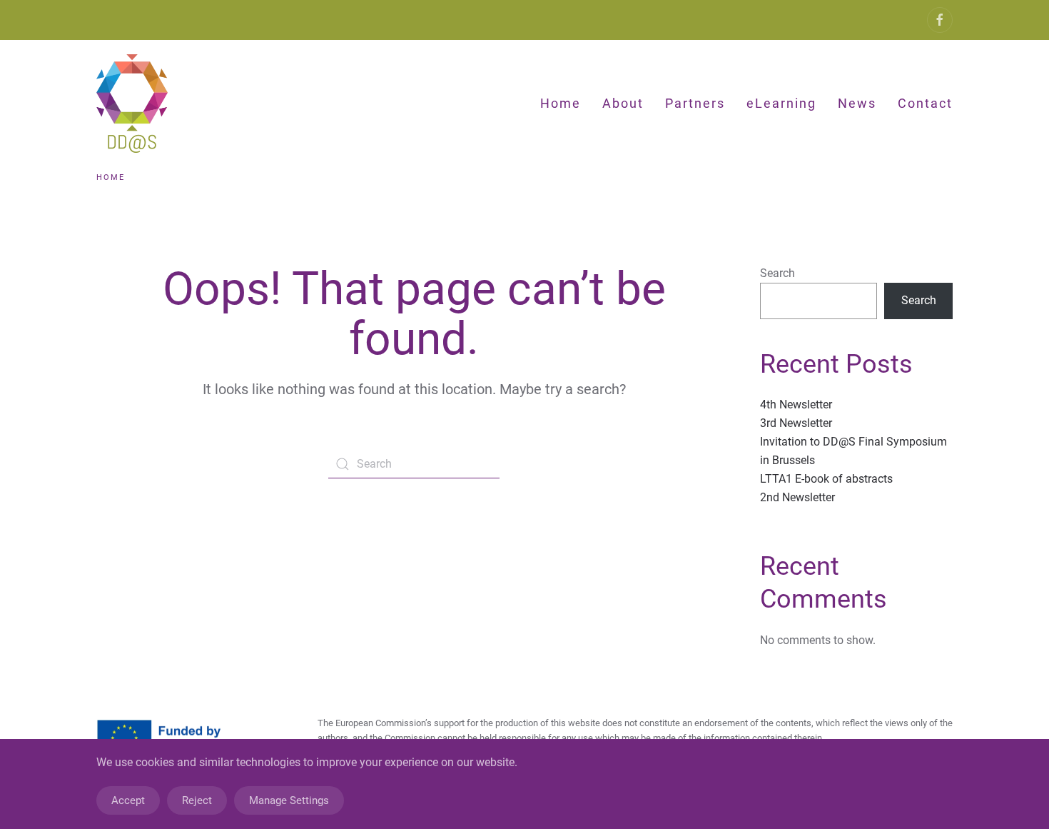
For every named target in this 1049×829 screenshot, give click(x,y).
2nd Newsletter (797, 497)
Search (777, 273)
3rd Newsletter (796, 423)
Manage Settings (289, 800)
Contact (925, 103)
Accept (128, 800)
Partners (695, 103)
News (857, 103)
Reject (197, 800)
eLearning (781, 103)
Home (560, 103)
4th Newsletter (796, 404)
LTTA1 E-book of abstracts (826, 479)
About (623, 103)
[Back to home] (134, 103)
